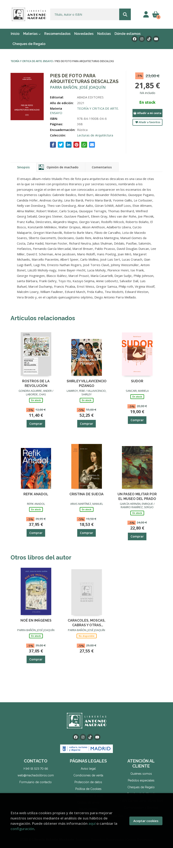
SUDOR (137, 381)
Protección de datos (88, 782)
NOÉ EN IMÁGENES (35, 620)
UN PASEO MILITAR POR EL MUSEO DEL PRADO (137, 496)
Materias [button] (30, 34)
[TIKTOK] (149, 39)
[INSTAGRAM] (142, 39)
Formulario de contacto (35, 782)
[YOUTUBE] (156, 39)
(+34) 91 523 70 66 (35, 768)
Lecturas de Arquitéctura (95, 135)
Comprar (35, 424)
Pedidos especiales (141, 780)
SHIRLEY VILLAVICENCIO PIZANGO (87, 383)
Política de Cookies (88, 789)
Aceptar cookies (145, 821)
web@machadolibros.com (36, 775)
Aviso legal (88, 768)
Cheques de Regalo (141, 787)
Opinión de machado (62, 167)
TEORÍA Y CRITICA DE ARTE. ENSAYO (32, 61)
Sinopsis (23, 167)
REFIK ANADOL (35, 494)
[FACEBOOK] (134, 39)
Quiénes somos (141, 773)
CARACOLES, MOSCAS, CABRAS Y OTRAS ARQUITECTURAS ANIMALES (86, 622)
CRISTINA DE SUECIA (86, 494)
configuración (22, 828)
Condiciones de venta (88, 775)
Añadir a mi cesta (149, 113)
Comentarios (102, 167)
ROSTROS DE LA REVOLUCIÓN (36, 383)
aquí (92, 823)
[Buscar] (125, 14)
